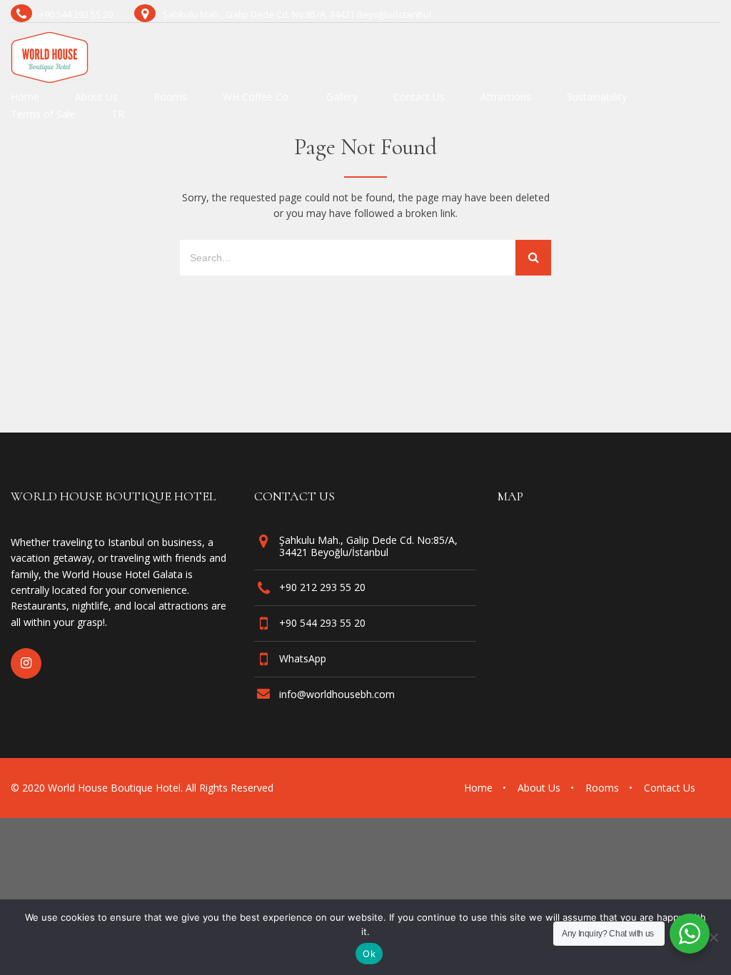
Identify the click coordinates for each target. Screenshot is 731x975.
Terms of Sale (43, 115)
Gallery (342, 97)
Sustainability (597, 97)
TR (117, 115)
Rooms (170, 97)
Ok (369, 953)
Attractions (505, 97)
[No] (713, 937)
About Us (96, 97)
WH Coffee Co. (257, 97)
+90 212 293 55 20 (322, 587)
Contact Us (419, 97)
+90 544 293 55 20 (322, 623)
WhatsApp (302, 658)
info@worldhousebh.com (337, 694)
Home (25, 97)
